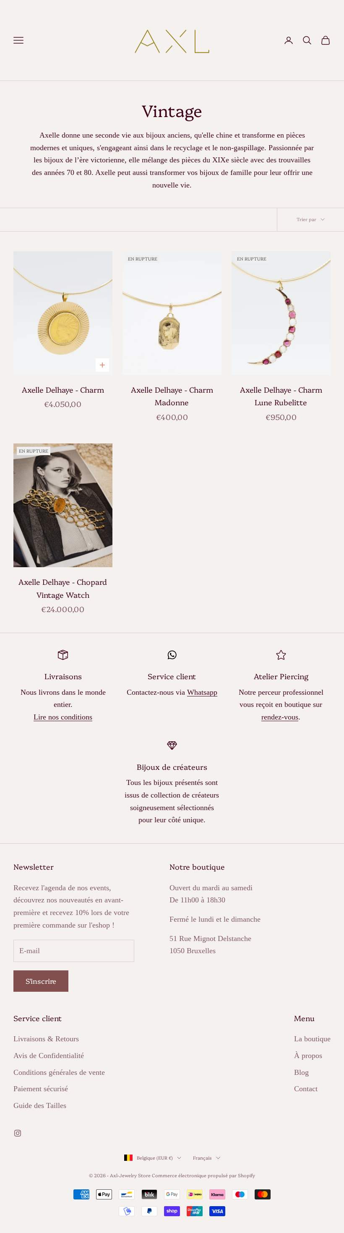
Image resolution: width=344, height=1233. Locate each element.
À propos (308, 1055)
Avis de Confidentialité (48, 1055)
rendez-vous (279, 717)
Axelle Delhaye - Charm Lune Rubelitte (281, 396)
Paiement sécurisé (40, 1088)
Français (202, 1158)
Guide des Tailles (39, 1105)
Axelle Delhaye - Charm (63, 389)
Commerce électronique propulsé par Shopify (203, 1175)
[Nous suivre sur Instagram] (17, 1133)
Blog (301, 1072)
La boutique (312, 1039)
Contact (306, 1088)
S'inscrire (41, 980)
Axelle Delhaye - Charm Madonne (172, 396)
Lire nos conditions (63, 717)
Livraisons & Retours (46, 1039)
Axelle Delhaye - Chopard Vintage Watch (62, 588)
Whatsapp (202, 692)
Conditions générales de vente (59, 1072)
